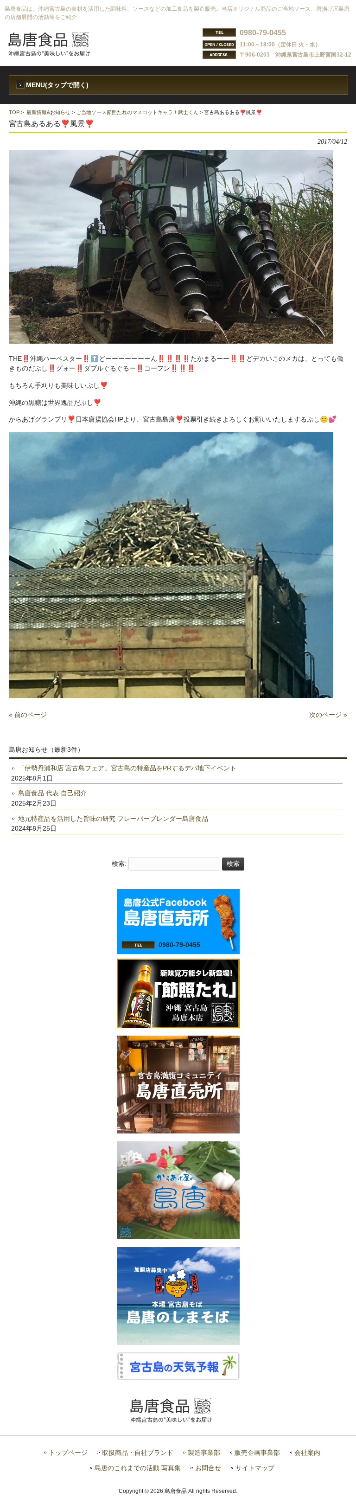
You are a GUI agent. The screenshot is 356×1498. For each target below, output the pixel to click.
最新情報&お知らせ (48, 112)
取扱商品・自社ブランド (137, 1452)
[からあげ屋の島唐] (178, 1237)
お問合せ (208, 1468)
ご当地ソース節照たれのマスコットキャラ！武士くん (137, 112)
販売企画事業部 (257, 1452)
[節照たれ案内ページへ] (178, 1026)
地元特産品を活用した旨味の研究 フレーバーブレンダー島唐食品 (113, 818)
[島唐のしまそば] (178, 1342)
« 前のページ (28, 714)
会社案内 (307, 1452)
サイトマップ (254, 1468)
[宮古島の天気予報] (178, 1378)
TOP (14, 112)
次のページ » (328, 714)
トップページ (68, 1452)
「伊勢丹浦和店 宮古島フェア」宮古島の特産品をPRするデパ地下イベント (127, 768)
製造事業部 (204, 1452)
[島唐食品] (56, 53)
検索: (119, 863)
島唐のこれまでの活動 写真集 (138, 1468)
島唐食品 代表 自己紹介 (52, 793)
